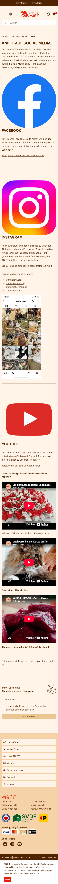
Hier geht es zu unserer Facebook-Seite (23, 155)
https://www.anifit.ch (41, 808)
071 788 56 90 (38, 801)
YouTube (10, 444)
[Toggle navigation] (4, 14)
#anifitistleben (13, 290)
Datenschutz (40, 706)
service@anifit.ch (39, 805)
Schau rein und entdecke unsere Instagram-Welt (27, 265)
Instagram (12, 237)
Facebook (11, 130)
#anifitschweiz (13, 279)
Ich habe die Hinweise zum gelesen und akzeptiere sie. (26, 707)
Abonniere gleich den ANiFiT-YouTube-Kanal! (25, 647)
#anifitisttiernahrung (16, 286)
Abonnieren (29, 716)
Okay (7, 879)
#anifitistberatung (15, 283)
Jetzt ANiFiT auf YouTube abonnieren (21, 465)
